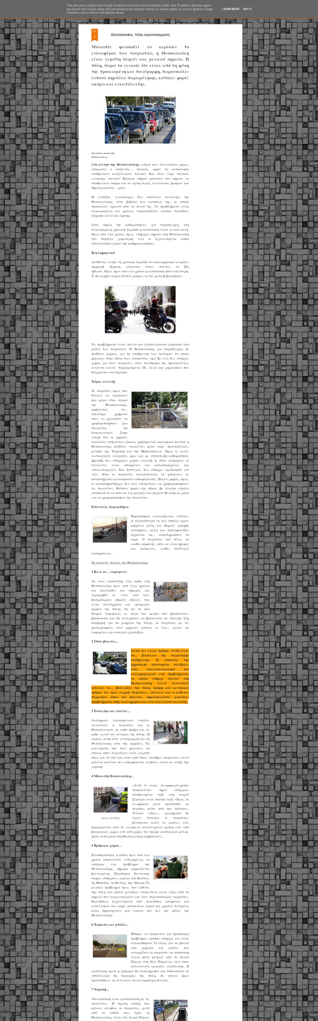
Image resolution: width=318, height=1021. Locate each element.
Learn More (230, 9)
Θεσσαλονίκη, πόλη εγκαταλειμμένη (140, 35)
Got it (247, 9)
